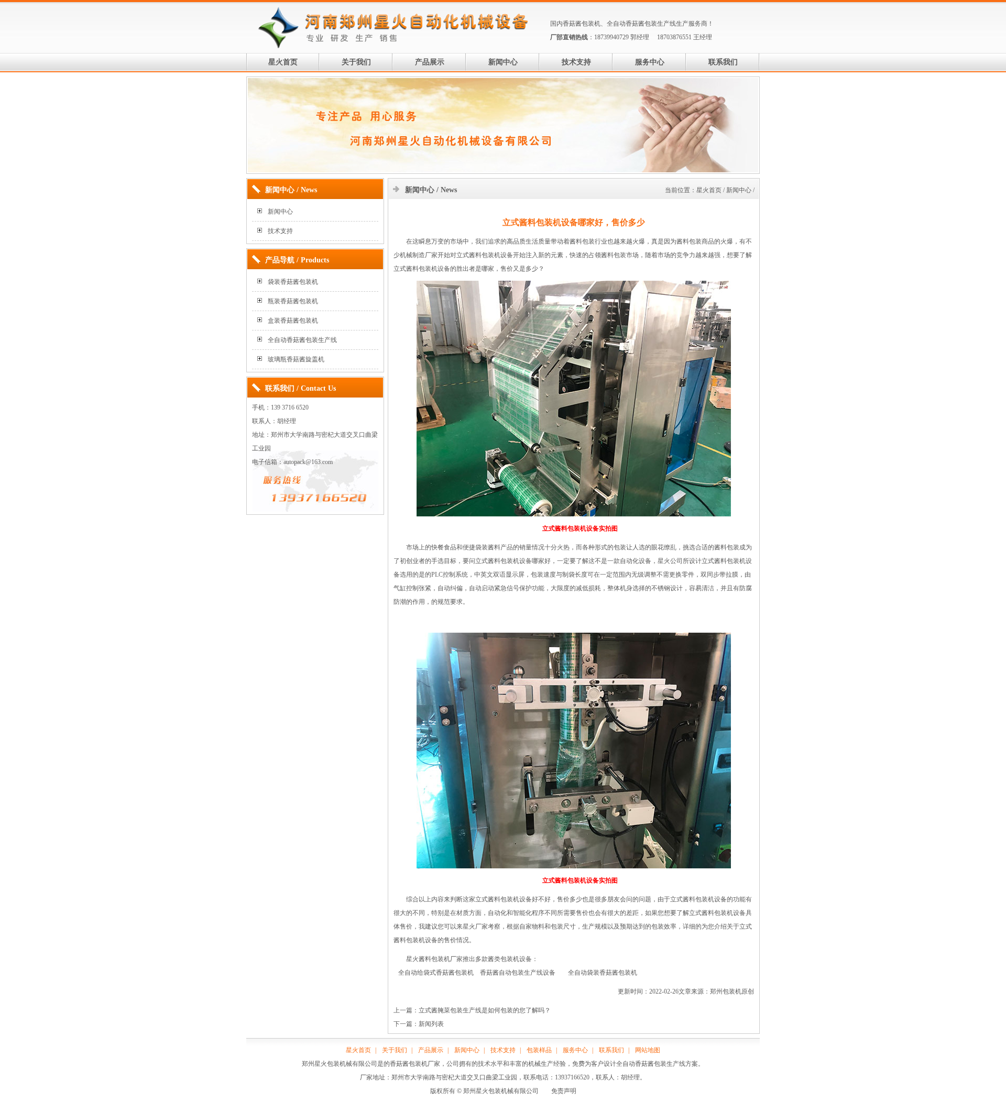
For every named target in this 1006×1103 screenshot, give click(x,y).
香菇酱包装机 (581, 23)
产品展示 (429, 62)
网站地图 (647, 1050)
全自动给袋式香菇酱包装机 (436, 972)
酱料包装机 (422, 268)
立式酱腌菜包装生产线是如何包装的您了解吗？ (485, 1010)
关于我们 (356, 62)
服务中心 (649, 62)
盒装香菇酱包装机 (293, 320)
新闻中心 (503, 62)
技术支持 (576, 62)
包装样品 (539, 1050)
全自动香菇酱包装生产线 (641, 23)
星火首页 (283, 62)
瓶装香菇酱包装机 (293, 301)
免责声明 (563, 1091)
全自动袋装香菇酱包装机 (602, 972)
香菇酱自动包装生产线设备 (517, 972)
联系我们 (723, 62)
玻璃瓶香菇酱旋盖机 (296, 359)
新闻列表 (431, 1024)
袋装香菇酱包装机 (293, 281)
